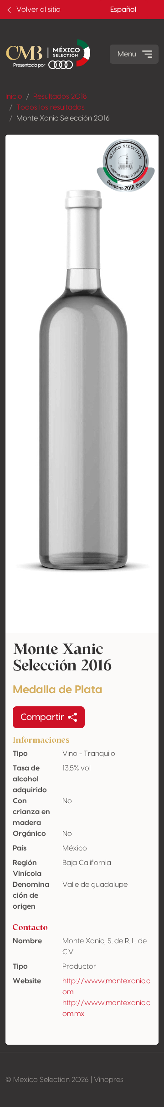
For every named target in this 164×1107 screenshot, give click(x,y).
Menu (127, 54)
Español (123, 9)
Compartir (42, 717)
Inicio (13, 96)
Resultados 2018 (60, 96)
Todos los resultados (50, 107)
